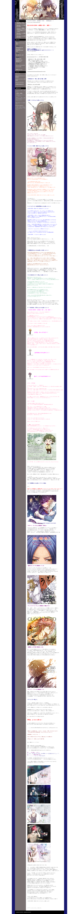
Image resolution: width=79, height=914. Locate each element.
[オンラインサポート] (19, 105)
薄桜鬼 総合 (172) (19, 60)
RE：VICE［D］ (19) (19, 54)
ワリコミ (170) (18, 66)
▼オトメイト (17, 73)
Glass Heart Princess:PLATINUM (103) (19, 50)
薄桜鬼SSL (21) (18, 61)
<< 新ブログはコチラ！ (19, 84)
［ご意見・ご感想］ (19, 93)
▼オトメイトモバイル (19, 82)
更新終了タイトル (19, 69)
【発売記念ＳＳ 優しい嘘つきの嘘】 (33, 84)
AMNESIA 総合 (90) (19, 47)
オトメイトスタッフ (30, 22)
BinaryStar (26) (18, 58)
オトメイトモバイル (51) (20, 65)
